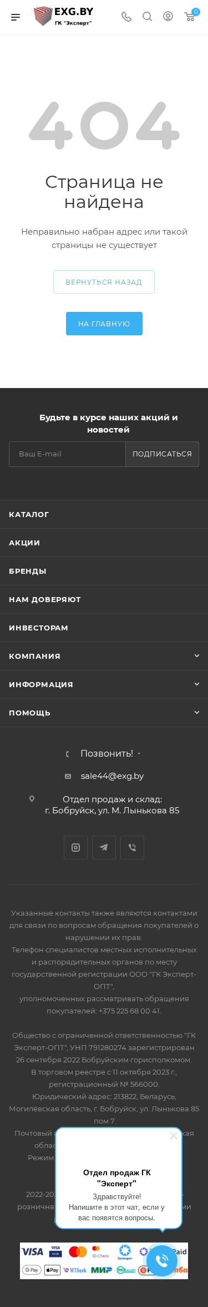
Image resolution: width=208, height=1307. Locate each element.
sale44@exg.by (112, 776)
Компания (34, 656)
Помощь (29, 712)
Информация (41, 684)
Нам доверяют (45, 599)
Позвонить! (106, 753)
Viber (132, 847)
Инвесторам (39, 627)
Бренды (28, 570)
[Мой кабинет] (168, 17)
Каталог (29, 514)
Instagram (76, 847)
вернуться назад (104, 282)
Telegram (104, 847)
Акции (24, 542)
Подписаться (162, 454)
